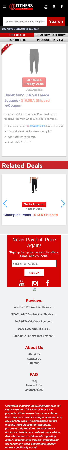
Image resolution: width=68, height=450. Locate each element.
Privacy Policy (34, 389)
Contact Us (34, 358)
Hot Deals (17, 35)
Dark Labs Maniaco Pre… (34, 328)
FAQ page (21, 420)
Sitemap (34, 363)
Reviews (34, 300)
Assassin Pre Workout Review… (34, 307)
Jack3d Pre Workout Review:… (34, 321)
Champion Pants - (30, 214)
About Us (34, 354)
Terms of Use (34, 385)
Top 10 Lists (17, 40)
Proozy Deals (34, 82)
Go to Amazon (34, 204)
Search (56, 21)
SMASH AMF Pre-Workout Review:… (34, 314)
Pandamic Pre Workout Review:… (34, 336)
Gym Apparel (22, 28)
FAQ (34, 381)
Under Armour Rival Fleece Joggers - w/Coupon (27, 100)
